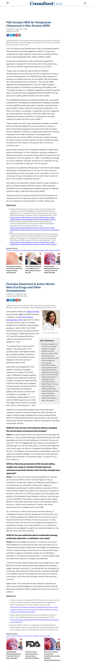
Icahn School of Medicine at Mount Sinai (19, 636)
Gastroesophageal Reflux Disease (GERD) (46, 250)
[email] (19, 35)
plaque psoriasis (33, 312)
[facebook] (7, 35)
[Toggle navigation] (7, 3)
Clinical (8, 250)
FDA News (15, 250)
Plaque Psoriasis (39, 636)
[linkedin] (13, 35)
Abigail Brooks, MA (12, 31)
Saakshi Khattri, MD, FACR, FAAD (16, 296)
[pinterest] (16, 35)
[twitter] (10, 35)
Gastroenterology (26, 250)
